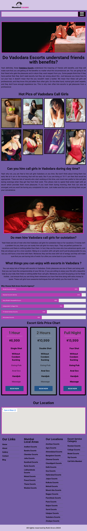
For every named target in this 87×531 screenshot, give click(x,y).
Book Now (14, 388)
